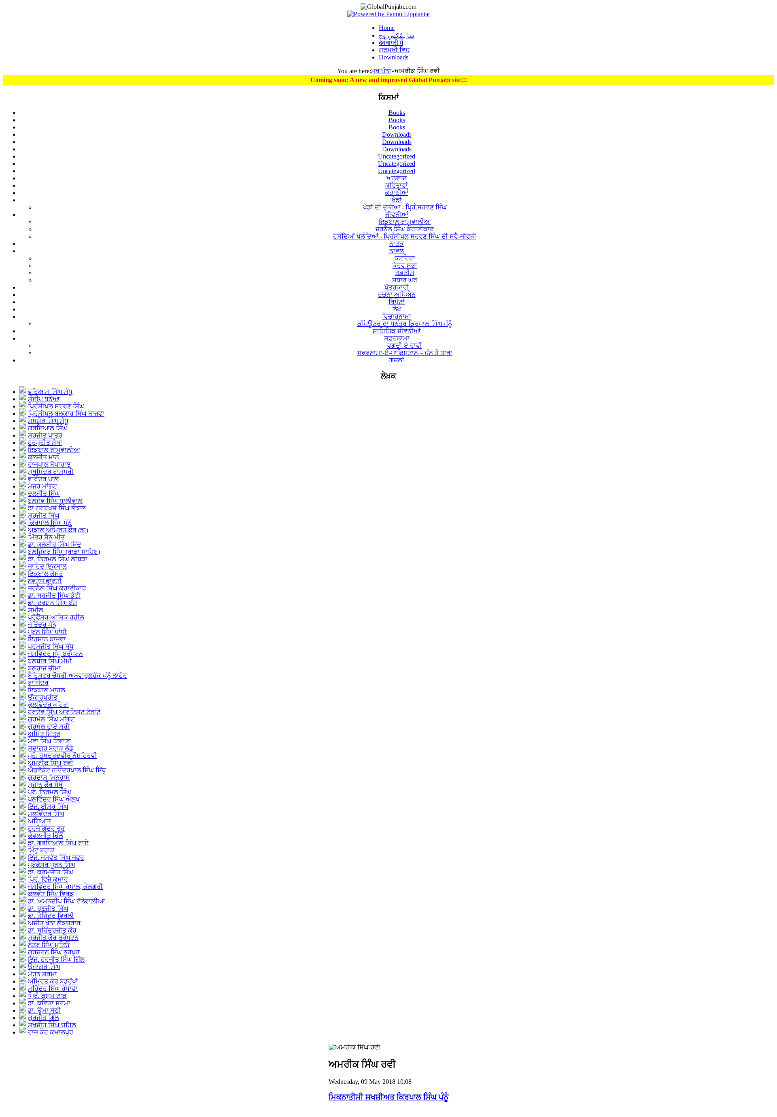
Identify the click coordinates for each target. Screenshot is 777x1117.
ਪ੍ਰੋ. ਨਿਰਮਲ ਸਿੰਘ (49, 792)
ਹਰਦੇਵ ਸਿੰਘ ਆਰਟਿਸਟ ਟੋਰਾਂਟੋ (64, 712)
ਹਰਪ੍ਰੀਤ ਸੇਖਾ (45, 442)
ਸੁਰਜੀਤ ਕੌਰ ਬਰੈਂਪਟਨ (53, 937)
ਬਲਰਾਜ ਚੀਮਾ (44, 668)
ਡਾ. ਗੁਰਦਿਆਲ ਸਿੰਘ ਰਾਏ (58, 843)
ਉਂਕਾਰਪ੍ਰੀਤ (42, 697)
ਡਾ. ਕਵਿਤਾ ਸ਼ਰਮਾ (49, 1003)
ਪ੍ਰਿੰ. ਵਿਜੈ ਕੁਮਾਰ (48, 879)
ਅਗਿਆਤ (39, 821)
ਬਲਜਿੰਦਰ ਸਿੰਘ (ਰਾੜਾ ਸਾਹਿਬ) (64, 551)
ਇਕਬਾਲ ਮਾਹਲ (46, 690)
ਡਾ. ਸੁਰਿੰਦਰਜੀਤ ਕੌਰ (52, 930)
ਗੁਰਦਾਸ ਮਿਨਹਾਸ (49, 777)
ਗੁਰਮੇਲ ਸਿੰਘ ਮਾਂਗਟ (51, 719)
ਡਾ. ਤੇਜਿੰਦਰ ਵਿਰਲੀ (51, 915)
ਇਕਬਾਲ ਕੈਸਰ (45, 573)
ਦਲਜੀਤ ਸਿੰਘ (44, 493)
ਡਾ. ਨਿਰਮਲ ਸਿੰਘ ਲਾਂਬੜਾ (57, 559)
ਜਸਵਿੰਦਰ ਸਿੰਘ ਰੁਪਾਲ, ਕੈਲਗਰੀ (65, 886)
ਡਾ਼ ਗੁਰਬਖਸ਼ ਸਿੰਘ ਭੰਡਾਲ (57, 508)
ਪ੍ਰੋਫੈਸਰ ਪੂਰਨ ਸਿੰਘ (51, 864)
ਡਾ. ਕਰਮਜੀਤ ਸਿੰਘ (50, 872)
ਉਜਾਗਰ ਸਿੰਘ (44, 966)
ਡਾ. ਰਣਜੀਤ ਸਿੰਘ (48, 908)
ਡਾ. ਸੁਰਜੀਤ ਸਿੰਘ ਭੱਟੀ (54, 595)
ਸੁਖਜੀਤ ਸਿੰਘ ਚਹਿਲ (52, 1025)
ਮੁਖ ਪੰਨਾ (381, 71)
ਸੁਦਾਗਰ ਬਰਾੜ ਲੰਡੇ (50, 748)
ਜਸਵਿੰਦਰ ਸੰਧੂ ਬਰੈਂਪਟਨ (55, 653)
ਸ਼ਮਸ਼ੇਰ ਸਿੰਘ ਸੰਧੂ (48, 420)
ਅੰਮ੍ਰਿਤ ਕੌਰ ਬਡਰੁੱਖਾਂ (53, 981)
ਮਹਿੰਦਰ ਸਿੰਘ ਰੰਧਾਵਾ (53, 988)
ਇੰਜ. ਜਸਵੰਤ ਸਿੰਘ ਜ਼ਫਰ (56, 857)
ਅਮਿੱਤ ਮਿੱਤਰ (44, 733)
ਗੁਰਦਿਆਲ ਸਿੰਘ (47, 428)
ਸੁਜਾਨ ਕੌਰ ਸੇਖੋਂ (45, 784)
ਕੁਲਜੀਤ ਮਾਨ (43, 457)
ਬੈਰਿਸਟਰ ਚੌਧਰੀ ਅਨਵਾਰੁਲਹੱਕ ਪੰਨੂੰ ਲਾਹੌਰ (77, 675)
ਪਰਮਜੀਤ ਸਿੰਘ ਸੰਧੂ (51, 646)
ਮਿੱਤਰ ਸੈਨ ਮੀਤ (46, 537)
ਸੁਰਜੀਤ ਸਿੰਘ (43, 515)
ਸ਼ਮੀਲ (35, 610)
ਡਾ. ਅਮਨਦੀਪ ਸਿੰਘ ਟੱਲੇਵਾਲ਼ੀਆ (66, 901)
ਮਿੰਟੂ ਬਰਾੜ (41, 850)
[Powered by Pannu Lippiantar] (388, 14)
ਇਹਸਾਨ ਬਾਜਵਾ (47, 639)
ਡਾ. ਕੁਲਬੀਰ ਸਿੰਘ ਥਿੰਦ (54, 544)
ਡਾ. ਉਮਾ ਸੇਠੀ (44, 1010)
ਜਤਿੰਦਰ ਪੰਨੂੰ (42, 624)
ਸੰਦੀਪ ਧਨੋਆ (43, 399)
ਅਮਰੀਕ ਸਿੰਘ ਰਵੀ (50, 762)
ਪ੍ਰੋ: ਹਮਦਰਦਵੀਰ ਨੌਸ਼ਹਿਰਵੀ (62, 755)
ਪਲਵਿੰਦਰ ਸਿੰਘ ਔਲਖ (54, 799)
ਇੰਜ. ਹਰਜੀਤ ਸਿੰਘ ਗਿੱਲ (56, 959)
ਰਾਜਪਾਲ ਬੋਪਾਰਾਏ (49, 464)
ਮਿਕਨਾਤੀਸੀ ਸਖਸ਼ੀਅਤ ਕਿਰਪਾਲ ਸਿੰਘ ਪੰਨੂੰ (388, 1097)
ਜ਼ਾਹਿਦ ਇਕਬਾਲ (47, 566)
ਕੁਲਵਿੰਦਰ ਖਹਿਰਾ (48, 704)
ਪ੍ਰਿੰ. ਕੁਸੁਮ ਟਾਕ (47, 995)
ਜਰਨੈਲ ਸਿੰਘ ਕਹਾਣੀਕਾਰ (57, 588)
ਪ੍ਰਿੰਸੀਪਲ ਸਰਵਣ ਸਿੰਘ (56, 406)
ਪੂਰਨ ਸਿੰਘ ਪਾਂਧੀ (47, 631)
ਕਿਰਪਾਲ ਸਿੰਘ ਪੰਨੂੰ (50, 522)
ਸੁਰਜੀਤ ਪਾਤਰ (45, 435)
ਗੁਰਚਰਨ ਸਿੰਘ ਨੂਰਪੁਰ (54, 952)
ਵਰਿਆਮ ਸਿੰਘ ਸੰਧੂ (50, 391)
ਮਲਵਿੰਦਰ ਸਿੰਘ (46, 813)
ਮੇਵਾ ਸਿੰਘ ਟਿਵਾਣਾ (49, 741)
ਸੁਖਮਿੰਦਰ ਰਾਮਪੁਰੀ (51, 471)
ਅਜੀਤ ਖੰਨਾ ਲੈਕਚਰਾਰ (54, 923)
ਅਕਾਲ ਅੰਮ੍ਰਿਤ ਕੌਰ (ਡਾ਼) (58, 530)
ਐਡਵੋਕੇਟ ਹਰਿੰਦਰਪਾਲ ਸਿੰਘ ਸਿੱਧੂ (67, 770)
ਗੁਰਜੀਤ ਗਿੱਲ (43, 1017)
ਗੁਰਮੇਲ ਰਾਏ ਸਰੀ (49, 726)
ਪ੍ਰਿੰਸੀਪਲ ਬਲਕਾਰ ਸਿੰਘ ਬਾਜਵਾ (66, 413)
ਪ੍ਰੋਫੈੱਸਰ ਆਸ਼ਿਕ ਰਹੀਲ (56, 617)
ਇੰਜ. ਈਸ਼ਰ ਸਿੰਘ (48, 806)
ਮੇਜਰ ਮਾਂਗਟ (42, 486)
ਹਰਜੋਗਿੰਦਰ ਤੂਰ (46, 828)
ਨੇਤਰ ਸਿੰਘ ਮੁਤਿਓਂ (49, 944)
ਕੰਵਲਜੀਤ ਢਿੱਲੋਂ (45, 835)
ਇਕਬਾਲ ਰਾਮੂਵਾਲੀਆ (54, 449)
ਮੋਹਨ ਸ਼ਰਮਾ (42, 974)
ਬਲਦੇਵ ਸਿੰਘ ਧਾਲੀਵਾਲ (55, 500)
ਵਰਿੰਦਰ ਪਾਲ (43, 479)
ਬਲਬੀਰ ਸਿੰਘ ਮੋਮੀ (50, 661)
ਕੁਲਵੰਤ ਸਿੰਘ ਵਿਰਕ (51, 894)
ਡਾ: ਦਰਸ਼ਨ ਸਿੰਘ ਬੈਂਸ (52, 602)
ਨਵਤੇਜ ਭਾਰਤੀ (45, 581)
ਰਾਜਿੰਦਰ (38, 682)
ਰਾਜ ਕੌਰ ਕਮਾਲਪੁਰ (50, 1032)
